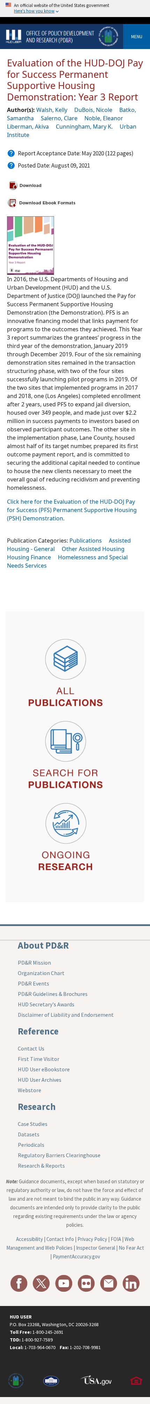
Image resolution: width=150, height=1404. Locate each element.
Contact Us (31, 1048)
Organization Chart (41, 972)
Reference (38, 1031)
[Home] (63, 36)
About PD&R (43, 945)
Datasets (28, 1134)
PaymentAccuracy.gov (76, 1256)
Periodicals (31, 1144)
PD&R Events (33, 983)
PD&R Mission (34, 962)
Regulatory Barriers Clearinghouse (59, 1155)
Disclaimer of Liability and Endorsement (66, 1014)
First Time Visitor (38, 1058)
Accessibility (29, 1239)
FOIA (116, 1239)
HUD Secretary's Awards (46, 1004)
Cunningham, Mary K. (84, 126)
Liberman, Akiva (28, 126)
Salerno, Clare (59, 118)
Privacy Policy (92, 1239)
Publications (85, 540)
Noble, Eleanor (103, 118)
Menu (136, 36)
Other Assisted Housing (93, 549)
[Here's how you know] (75, 8)
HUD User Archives (39, 1079)
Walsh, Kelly (51, 110)
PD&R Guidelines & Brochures (53, 993)
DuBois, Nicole (93, 110)
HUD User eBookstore (44, 1069)
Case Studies (32, 1123)
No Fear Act (131, 1247)
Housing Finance (29, 557)
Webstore (29, 1090)
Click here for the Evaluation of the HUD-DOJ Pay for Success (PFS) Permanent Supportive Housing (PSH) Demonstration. (72, 510)
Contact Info (60, 1239)
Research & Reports (41, 1165)
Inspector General (95, 1247)
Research (37, 1106)
